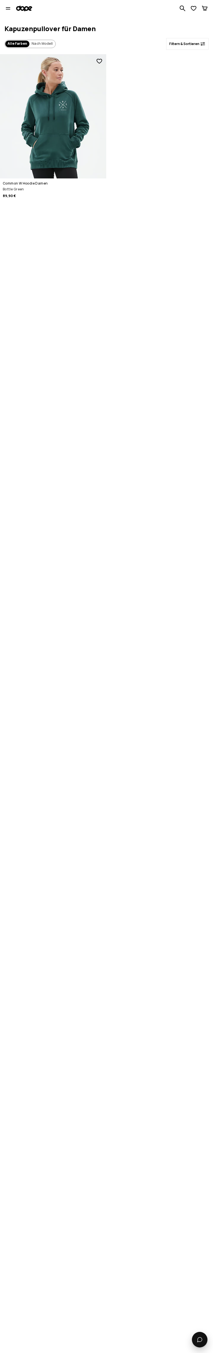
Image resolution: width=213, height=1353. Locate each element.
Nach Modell (42, 43)
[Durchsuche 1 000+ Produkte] (182, 8)
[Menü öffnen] (8, 8)
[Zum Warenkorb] (204, 8)
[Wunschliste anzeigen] (193, 8)
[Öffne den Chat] (199, 1339)
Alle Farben (17, 43)
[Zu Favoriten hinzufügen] (99, 61)
